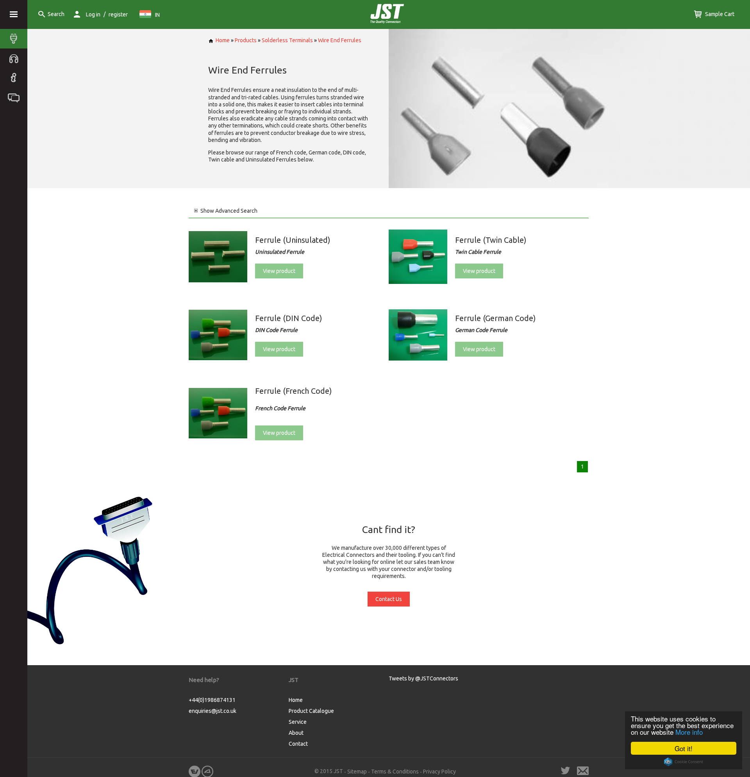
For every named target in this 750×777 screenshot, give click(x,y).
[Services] (15, 58)
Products (246, 40)
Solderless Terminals (287, 40)
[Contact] (15, 97)
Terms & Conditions (395, 771)
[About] (15, 78)
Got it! (684, 748)
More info (689, 732)
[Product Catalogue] (15, 38)
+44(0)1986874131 (212, 700)
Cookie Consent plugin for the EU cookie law (683, 761)
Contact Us (388, 599)
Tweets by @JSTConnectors (423, 678)
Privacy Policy (439, 771)
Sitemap (357, 771)
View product (279, 271)
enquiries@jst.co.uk (212, 711)
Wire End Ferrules (339, 40)
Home (223, 40)
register (118, 14)
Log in (93, 14)
